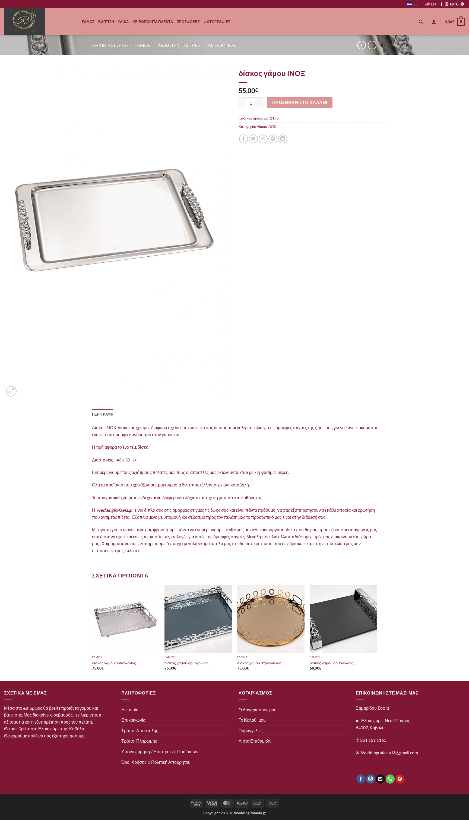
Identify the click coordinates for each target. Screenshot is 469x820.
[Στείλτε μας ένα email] (452, 4)
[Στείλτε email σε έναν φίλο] (263, 138)
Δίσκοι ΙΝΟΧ (266, 126)
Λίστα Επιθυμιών (255, 740)
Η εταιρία (129, 709)
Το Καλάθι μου (252, 719)
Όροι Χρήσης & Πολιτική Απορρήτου (156, 762)
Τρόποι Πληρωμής (139, 740)
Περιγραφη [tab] (102, 414)
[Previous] (92, 632)
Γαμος (88, 22)
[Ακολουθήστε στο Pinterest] (462, 4)
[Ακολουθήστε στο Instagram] (446, 4)
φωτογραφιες (217, 22)
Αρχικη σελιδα (110, 45)
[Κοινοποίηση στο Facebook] (243, 138)
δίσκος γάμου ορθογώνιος (114, 663)
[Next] (377, 632)
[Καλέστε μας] (457, 4)
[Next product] (361, 45)
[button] (433, 22)
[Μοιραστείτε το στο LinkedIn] (282, 138)
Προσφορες (188, 22)
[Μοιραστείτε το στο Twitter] (253, 138)
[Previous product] (372, 45)
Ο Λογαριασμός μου (258, 709)
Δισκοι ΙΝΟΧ (222, 45)
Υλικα (123, 22)
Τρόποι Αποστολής (139, 730)
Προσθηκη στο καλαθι (299, 102)
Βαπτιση (106, 22)
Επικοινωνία (133, 719)
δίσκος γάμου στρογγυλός (259, 663)
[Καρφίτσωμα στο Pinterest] (272, 138)
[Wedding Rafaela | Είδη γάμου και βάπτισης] (39, 21)
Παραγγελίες (251, 730)
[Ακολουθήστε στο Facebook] (441, 4)
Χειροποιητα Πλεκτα (152, 22)
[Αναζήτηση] (421, 22)
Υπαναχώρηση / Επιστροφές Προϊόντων (159, 751)
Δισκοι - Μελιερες (179, 45)
